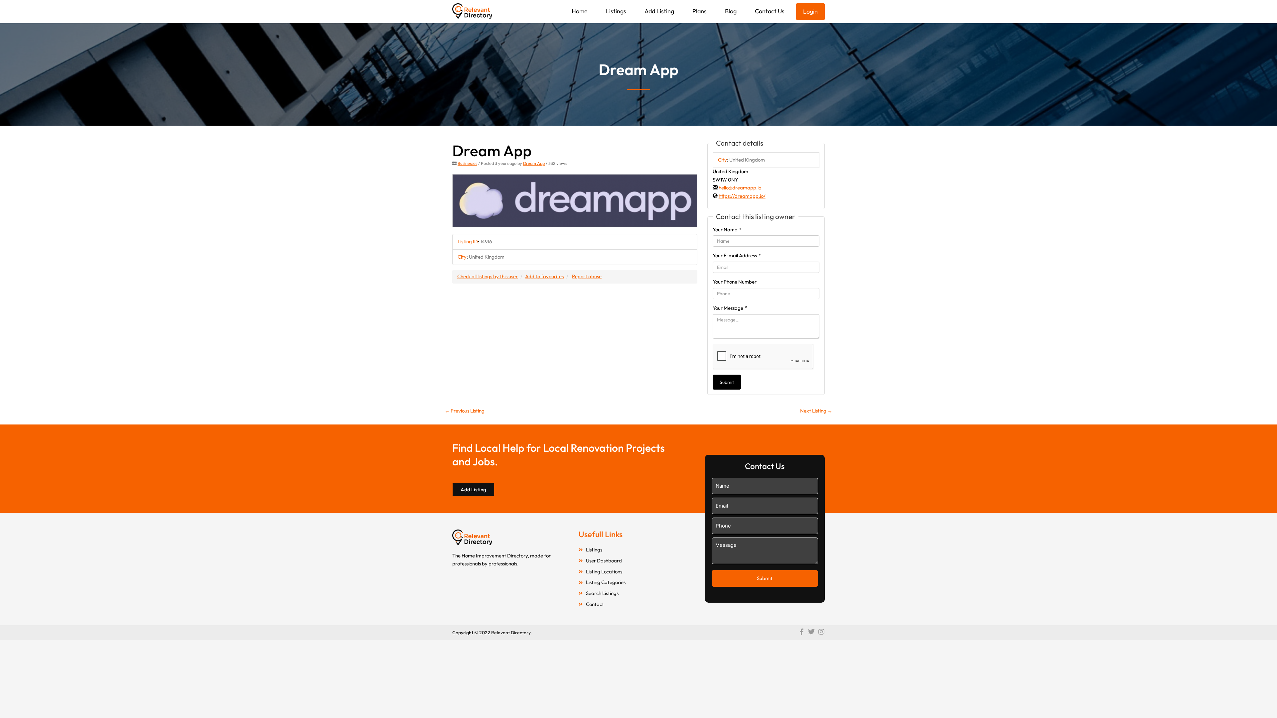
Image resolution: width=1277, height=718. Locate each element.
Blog (731, 11)
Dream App (534, 163)
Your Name (727, 229)
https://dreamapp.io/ (742, 196)
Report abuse (587, 276)
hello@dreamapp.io (740, 187)
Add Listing (659, 11)
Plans (699, 11)
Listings (616, 11)
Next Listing (816, 411)
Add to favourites (544, 276)
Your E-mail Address (737, 255)
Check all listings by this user (487, 276)
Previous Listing (465, 411)
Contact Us (769, 11)
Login (810, 11)
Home (580, 11)
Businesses (467, 163)
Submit (727, 382)
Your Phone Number (735, 282)
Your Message (730, 308)
